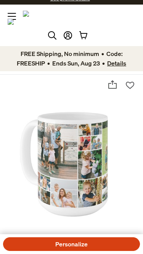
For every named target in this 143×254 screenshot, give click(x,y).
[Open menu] (12, 16)
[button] (68, 35)
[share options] (112, 84)
